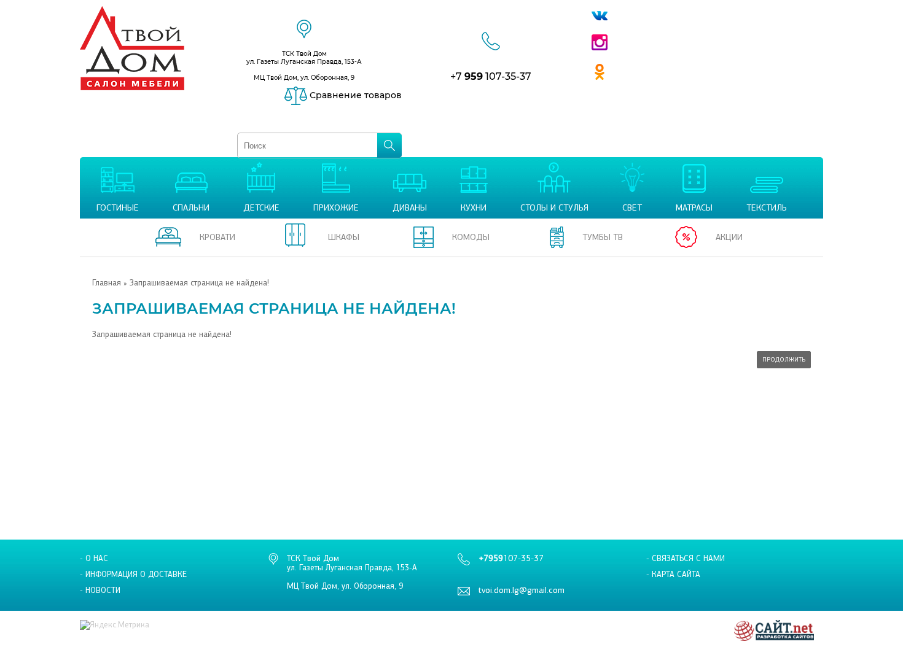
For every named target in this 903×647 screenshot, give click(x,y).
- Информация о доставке (133, 574)
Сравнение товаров (354, 95)
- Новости (100, 590)
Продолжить (783, 359)
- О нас (94, 558)
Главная (106, 282)
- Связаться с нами (685, 558)
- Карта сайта (673, 574)
